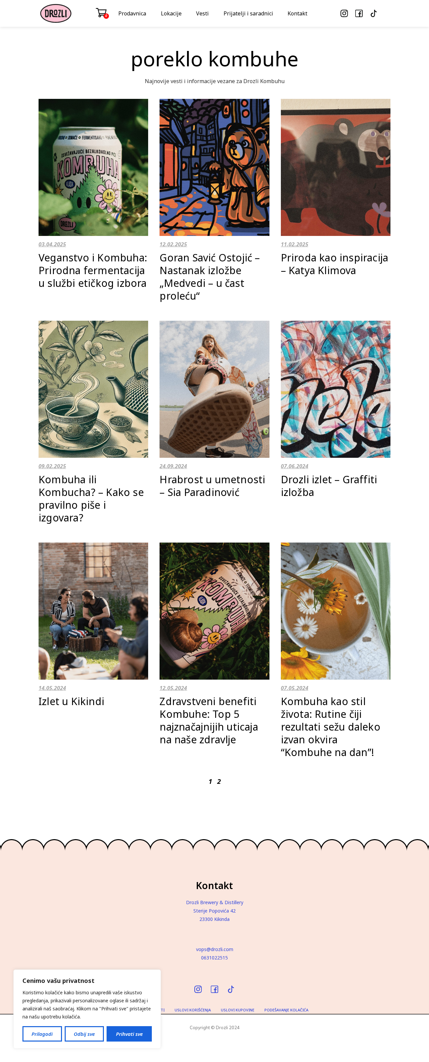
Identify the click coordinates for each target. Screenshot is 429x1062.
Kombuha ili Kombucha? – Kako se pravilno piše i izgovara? (91, 498)
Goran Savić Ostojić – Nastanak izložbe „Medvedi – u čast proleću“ (210, 277)
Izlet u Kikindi (71, 701)
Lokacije (171, 13)
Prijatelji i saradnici (248, 13)
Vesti (202, 13)
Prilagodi (42, 1033)
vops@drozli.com (214, 949)
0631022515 (214, 957)
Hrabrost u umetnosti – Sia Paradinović (212, 486)
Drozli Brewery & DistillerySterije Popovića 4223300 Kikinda (214, 910)
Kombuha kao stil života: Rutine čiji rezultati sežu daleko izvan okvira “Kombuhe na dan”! (330, 726)
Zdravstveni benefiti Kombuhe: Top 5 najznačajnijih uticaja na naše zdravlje (209, 720)
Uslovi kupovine (237, 1009)
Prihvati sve (129, 1033)
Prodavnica (132, 13)
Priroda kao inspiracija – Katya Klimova (334, 264)
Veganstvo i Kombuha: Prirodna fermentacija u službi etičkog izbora (93, 270)
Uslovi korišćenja (193, 1009)
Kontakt (297, 13)
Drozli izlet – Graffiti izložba (329, 486)
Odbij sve (84, 1033)
